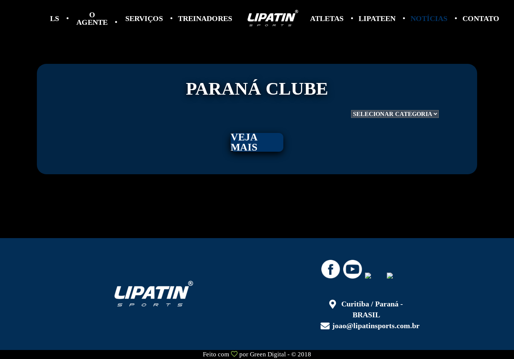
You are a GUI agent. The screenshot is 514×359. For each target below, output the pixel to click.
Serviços (144, 18)
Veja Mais (244, 142)
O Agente (92, 18)
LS (54, 18)
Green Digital (268, 354)
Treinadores (205, 18)
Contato (480, 18)
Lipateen (377, 18)
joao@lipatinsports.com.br (376, 325)
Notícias (429, 18)
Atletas (327, 18)
